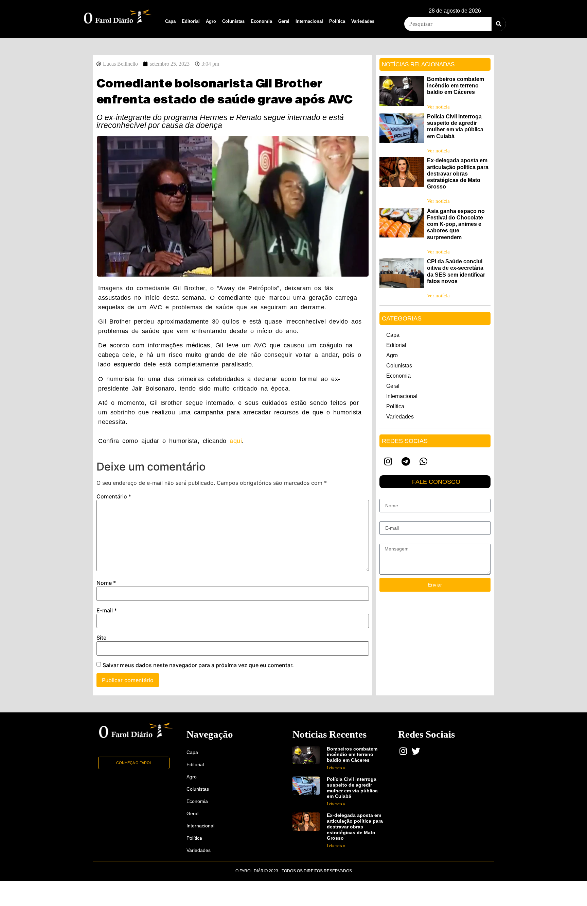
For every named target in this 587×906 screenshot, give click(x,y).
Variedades (362, 21)
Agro (211, 21)
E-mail (106, 610)
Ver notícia (438, 107)
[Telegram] (406, 461)
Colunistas (233, 21)
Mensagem (391, 541)
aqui (236, 441)
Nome (106, 583)
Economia (261, 21)
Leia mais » (336, 767)
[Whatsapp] (423, 461)
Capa (170, 21)
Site (101, 637)
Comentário (113, 496)
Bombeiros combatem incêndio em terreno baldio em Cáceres (455, 85)
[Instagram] (388, 461)
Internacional (309, 21)
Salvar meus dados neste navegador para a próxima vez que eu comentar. (198, 665)
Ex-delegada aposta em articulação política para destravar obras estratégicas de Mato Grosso (457, 174)
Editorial (191, 21)
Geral (283, 21)
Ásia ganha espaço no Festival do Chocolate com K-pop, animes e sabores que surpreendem (456, 224)
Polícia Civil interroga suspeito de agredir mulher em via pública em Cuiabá (352, 787)
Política (337, 21)
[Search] (499, 24)
